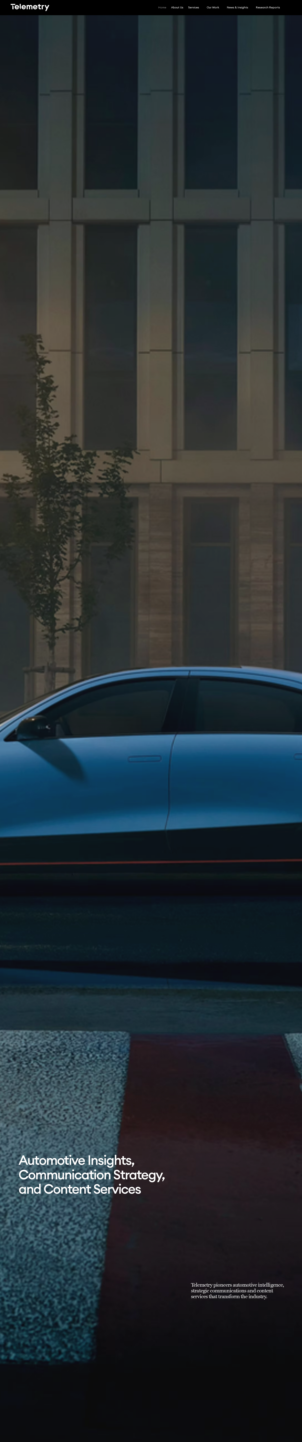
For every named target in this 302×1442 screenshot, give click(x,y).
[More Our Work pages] (221, 7)
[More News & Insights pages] (250, 7)
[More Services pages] (201, 7)
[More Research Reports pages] (282, 7)
